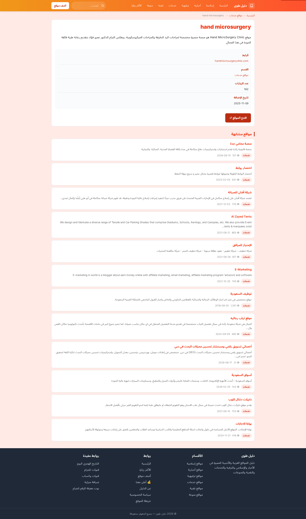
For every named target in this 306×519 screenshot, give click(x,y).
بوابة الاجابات (244, 423)
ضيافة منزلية (91, 482)
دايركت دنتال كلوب (240, 399)
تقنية (160, 5)
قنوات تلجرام (91, 469)
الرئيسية (223, 5)
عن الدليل (145, 488)
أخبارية (197, 5)
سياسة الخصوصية (140, 494)
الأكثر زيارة (137, 5)
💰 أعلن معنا (143, 482)
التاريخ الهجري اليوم (88, 463)
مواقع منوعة (196, 494)
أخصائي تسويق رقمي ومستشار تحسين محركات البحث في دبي (213, 346)
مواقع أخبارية (195, 469)
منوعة (150, 5)
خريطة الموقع (143, 501)
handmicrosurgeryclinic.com (231, 60)
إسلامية (210, 5)
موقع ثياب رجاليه (241, 318)
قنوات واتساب (90, 476)
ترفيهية (185, 5)
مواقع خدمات (235, 15)
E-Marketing (243, 269)
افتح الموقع (239, 117)
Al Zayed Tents (241, 216)
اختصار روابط (244, 168)
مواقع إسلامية (195, 463)
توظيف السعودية (241, 293)
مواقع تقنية (196, 488)
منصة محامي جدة (241, 143)
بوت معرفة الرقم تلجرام (86, 488)
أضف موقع (60, 5)
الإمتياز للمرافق (242, 245)
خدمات (172, 5)
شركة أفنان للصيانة (240, 192)
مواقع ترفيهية (195, 476)
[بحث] (102, 5)
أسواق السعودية (242, 375)
